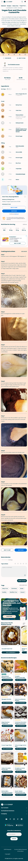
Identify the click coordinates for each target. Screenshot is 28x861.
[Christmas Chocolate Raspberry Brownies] (21, 717)
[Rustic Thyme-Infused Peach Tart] (21, 786)
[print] (3, 55)
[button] (2, 1)
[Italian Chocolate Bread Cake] (7, 763)
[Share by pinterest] (9, 55)
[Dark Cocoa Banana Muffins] (21, 694)
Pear (20, 168)
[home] (8, 2)
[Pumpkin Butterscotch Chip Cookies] (21, 671)
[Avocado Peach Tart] (10, 640)
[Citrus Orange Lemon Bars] (21, 740)
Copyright (7, 854)
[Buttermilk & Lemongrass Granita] (7, 786)
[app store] (19, 825)
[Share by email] (25, 55)
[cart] (25, 2)
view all (24, 624)
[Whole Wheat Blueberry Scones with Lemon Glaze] (7, 671)
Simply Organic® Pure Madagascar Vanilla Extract (21, 130)
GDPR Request (7, 849)
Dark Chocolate (20, 146)
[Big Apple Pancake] (7, 694)
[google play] (9, 825)
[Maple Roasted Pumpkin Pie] (7, 717)
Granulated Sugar (20, 174)
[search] (22, 2)
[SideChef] (7, 805)
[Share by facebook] (14, 55)
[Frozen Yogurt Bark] (7, 740)
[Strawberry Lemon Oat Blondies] (21, 763)
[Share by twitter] (20, 55)
